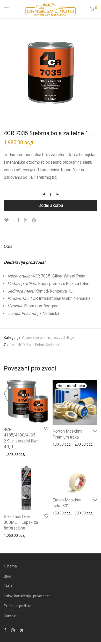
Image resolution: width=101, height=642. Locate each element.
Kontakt (10, 616)
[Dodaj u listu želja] (8, 220)
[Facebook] (5, 630)
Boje (70, 337)
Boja (30, 345)
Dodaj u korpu (50, 205)
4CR (21, 345)
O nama (10, 566)
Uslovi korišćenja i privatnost (27, 596)
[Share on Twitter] (25, 220)
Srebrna (52, 345)
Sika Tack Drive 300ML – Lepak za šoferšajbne (21, 522)
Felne (39, 345)
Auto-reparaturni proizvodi (44, 337)
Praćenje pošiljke (17, 606)
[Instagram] (13, 630)
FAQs (8, 586)
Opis (8, 246)
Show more (10, 454)
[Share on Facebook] (18, 220)
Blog (7, 576)
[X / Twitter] (22, 630)
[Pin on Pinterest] (34, 220)
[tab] (50, 247)
